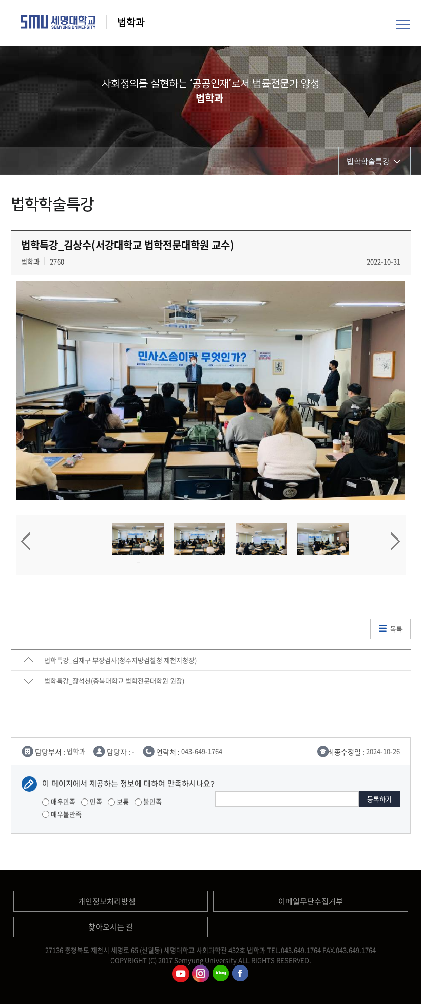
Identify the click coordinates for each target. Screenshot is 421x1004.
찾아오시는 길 (110, 927)
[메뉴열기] (403, 23)
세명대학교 (58, 22)
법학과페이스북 (241, 973)
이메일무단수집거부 (310, 901)
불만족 (152, 801)
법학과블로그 (220, 973)
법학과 (132, 22)
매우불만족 (65, 814)
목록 (396, 629)
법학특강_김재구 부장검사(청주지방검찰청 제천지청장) (120, 660)
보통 (122, 801)
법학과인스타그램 (200, 973)
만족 (95, 801)
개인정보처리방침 (107, 901)
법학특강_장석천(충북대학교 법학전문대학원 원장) (114, 680)
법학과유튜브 (180, 973)
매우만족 (62, 801)
